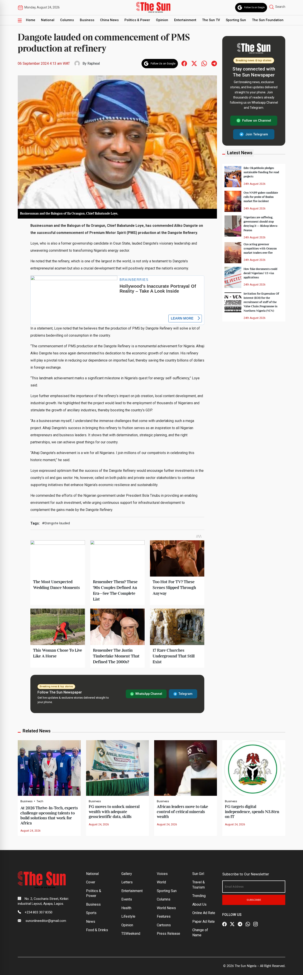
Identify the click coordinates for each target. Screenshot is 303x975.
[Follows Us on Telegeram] (214, 63)
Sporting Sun (236, 20)
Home (30, 20)
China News (109, 20)
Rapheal (93, 63)
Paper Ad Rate (203, 921)
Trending (199, 896)
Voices (162, 874)
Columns (67, 20)
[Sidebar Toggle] (20, 20)
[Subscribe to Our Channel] (240, 924)
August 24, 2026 (30, 830)
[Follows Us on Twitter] (194, 63)
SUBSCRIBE (254, 900)
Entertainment (185, 20)
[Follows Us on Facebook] (184, 63)
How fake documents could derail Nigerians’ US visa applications (260, 273)
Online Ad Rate (203, 913)
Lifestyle (128, 916)
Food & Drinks (97, 930)
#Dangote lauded (56, 523)
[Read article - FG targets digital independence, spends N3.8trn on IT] (253, 768)
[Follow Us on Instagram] (255, 924)
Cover (90, 882)
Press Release (168, 933)
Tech (40, 801)
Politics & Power (137, 20)
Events (126, 899)
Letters (127, 882)
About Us (199, 904)
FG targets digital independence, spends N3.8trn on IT (252, 812)
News (90, 921)
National (47, 20)
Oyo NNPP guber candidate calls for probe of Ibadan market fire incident (261, 197)
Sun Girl (198, 874)
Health (126, 908)
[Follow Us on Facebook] (224, 924)
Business (87, 20)
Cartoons (164, 925)
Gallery (126, 874)
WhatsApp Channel (148, 694)
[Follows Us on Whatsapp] (204, 63)
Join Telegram (256, 134)
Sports (91, 913)
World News (166, 908)
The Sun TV (211, 20)
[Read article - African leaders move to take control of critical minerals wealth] (185, 768)
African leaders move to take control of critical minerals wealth (182, 812)
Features (164, 916)
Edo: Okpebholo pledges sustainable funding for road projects (261, 172)
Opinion (162, 20)
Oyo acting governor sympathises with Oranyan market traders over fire (260, 248)
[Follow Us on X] (232, 924)
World (161, 882)
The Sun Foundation (267, 20)
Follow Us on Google (254, 7)
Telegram (186, 694)
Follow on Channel (256, 121)
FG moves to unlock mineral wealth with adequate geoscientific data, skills (114, 812)
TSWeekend (130, 933)
